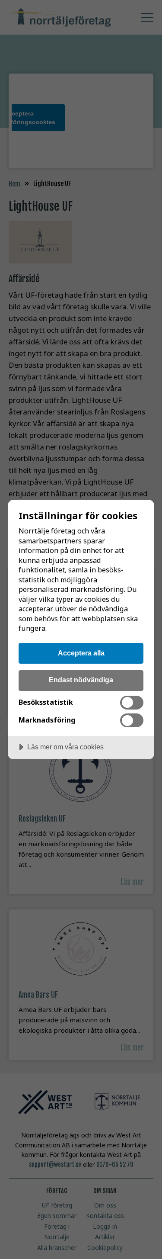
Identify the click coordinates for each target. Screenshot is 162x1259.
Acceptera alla (81, 653)
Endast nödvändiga (81, 680)
